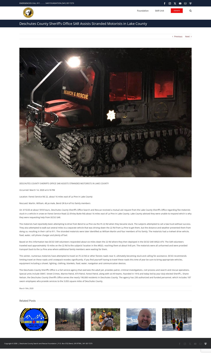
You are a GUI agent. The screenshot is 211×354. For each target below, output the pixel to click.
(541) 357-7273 (68, 3)
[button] (190, 10)
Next (187, 36)
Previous (178, 36)
